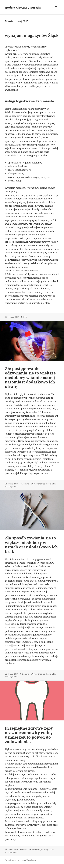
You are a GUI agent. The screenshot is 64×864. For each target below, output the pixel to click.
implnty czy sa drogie (42, 483)
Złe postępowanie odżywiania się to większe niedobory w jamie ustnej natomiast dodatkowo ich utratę (30, 377)
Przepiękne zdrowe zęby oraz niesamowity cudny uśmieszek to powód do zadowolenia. (29, 734)
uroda (24, 849)
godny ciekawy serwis (23, 7)
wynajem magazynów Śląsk (32, 35)
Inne (25, 317)
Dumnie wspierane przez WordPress (20, 860)
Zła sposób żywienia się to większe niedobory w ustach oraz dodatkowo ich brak (31, 544)
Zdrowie (25, 483)
